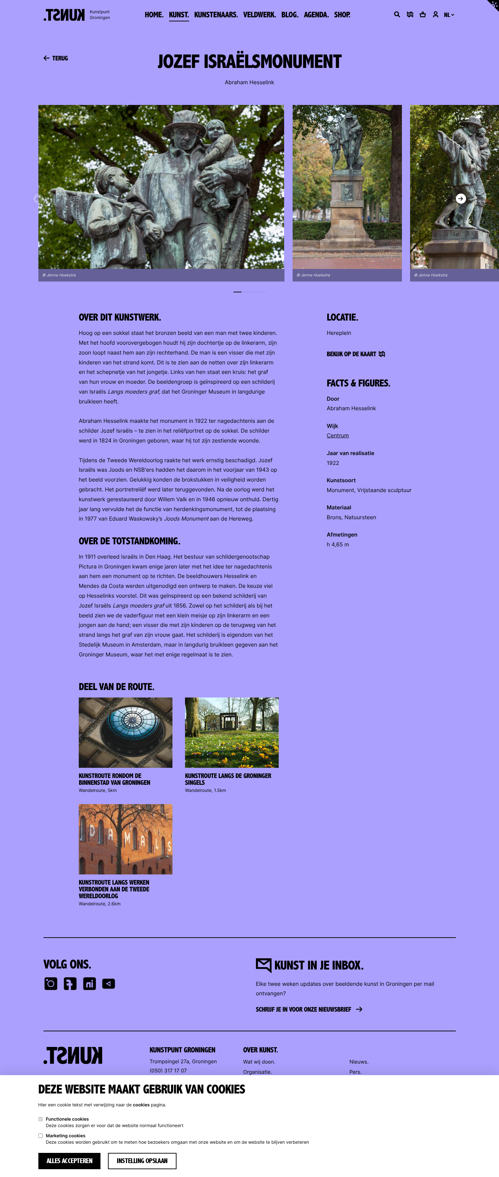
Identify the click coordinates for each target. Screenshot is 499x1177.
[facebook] (70, 984)
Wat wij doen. (259, 1061)
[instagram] (51, 984)
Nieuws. (358, 1061)
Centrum (338, 435)
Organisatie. (257, 1072)
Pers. (355, 1072)
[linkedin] (89, 984)
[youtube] (108, 984)
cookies (141, 1105)
